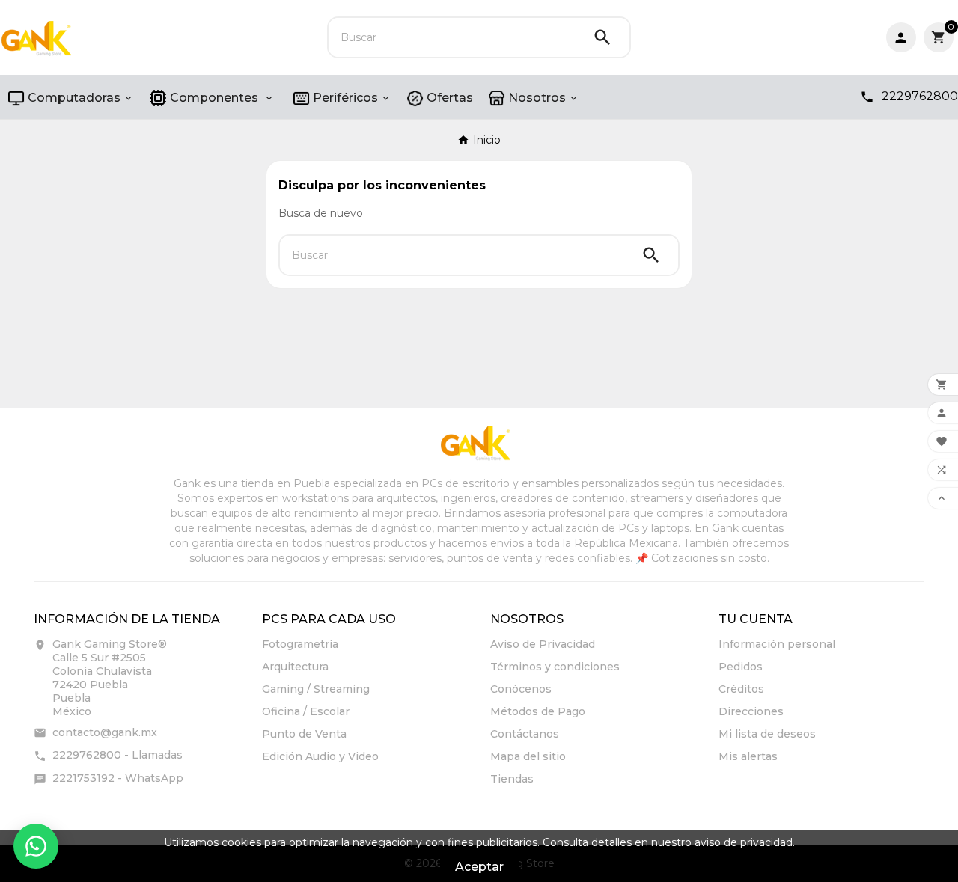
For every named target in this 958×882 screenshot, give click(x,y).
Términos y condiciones (555, 666)
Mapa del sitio (528, 756)
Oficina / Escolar (306, 711)
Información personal (776, 644)
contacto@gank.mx (104, 732)
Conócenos (521, 689)
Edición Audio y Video (320, 756)
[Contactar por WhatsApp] (35, 846)
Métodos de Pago (537, 711)
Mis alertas (748, 756)
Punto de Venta (304, 734)
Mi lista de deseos (767, 734)
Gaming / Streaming (316, 689)
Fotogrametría (300, 644)
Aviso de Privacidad (542, 644)
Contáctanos (524, 734)
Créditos (741, 689)
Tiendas (512, 778)
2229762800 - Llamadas (117, 755)
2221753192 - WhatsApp (117, 778)
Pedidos (740, 666)
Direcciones (751, 711)
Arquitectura (295, 666)
